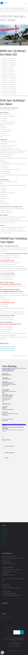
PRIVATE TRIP (5, 531)
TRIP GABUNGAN (6, 8)
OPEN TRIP (4, 535)
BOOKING (4, 538)
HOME (3, 528)
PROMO (4, 540)
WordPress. (18, 650)
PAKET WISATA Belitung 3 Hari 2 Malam (8, 348)
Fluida (13, 650)
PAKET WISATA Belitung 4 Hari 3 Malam (8, 346)
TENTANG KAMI (5, 545)
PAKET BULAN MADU (7, 533)
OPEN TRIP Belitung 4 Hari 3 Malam (7, 350)
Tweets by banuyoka (7, 617)
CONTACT (4, 542)
